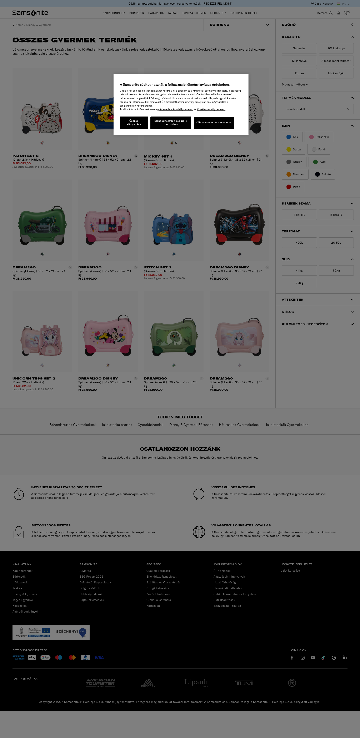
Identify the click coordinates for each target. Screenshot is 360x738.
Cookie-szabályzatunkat (211, 109)
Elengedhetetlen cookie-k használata (170, 122)
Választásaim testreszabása (214, 122)
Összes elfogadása (134, 122)
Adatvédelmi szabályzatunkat (176, 109)
